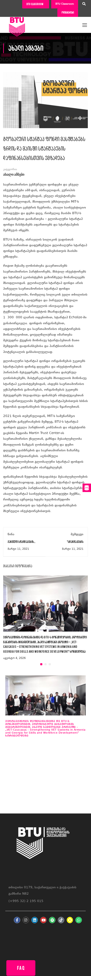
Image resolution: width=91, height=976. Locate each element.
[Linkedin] (34, 920)
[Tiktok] (61, 920)
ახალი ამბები (13, 175)
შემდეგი (77, 534)
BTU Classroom (64, 4)
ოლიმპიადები (68, 12)
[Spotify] (52, 920)
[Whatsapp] (78, 920)
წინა (11, 534)
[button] (41, 664)
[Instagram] (26, 920)
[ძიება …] (84, 4)
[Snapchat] (70, 920)
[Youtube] (43, 920)
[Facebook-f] (17, 920)
